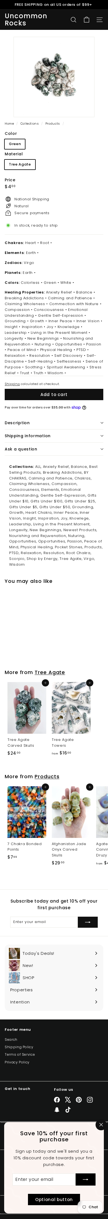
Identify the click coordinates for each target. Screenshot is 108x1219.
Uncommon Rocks (26, 19)
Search (11, 1039)
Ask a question (21, 449)
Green (15, 143)
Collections (30, 123)
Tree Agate (20, 164)
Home (10, 123)
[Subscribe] (86, 1179)
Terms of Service (20, 1054)
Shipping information (28, 436)
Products (52, 123)
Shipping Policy (19, 1047)
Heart (30, 242)
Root (44, 242)
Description (17, 423)
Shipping (12, 384)
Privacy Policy (17, 1062)
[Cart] (86, 20)
